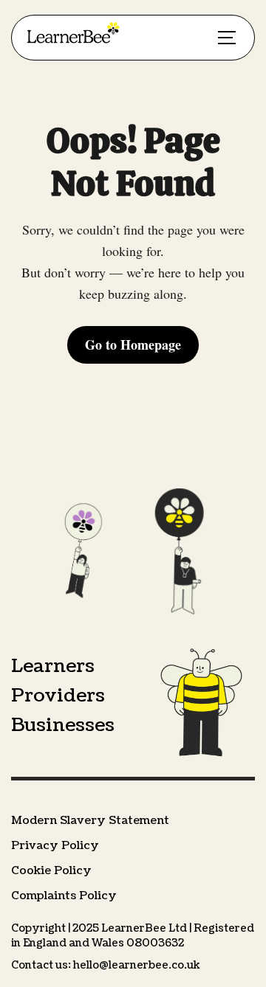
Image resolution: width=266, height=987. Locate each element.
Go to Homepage (133, 344)
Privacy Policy (55, 845)
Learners (53, 666)
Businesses (63, 725)
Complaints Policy (64, 896)
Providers (58, 695)
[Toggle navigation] (227, 37)
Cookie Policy (51, 871)
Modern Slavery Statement (90, 820)
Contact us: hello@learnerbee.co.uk (105, 965)
